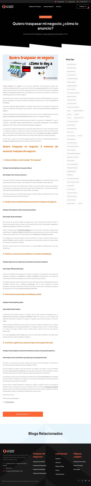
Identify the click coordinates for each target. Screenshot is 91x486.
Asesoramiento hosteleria (73, 107)
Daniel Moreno (38, 34)
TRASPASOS (70, 174)
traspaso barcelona (71, 75)
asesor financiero (71, 125)
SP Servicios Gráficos (24, 230)
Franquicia (76, 114)
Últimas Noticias (59, 34)
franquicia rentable (71, 100)
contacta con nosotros (51, 387)
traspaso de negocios (78, 110)
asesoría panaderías (71, 128)
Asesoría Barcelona (71, 64)
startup (68, 110)
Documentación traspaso (73, 182)
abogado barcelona (78, 117)
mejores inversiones (71, 196)
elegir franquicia (71, 160)
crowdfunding (70, 185)
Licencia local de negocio (73, 178)
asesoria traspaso (71, 150)
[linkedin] (89, 480)
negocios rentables (71, 96)
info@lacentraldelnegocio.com (14, 471)
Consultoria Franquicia (72, 78)
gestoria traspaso (71, 139)
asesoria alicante (71, 189)
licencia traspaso (71, 135)
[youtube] (85, 480)
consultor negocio (71, 82)
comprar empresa (71, 199)
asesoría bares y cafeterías (73, 92)
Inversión (80, 135)
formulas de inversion (72, 192)
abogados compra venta (73, 157)
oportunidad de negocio (72, 146)
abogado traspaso (71, 171)
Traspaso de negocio (72, 85)
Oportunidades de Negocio (73, 153)
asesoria (69, 117)
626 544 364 (60, 1)
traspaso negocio (71, 71)
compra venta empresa (72, 121)
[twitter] (82, 480)
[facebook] (78, 480)
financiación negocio (72, 142)
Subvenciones (70, 132)
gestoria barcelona (71, 67)
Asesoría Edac (10, 402)
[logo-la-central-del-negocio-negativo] (7, 5)
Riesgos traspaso (71, 203)
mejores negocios (71, 89)
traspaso (69, 114)
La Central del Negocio (72, 164)
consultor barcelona (71, 103)
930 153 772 (71, 1)
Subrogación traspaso (72, 167)
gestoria (80, 203)
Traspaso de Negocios (49, 34)
